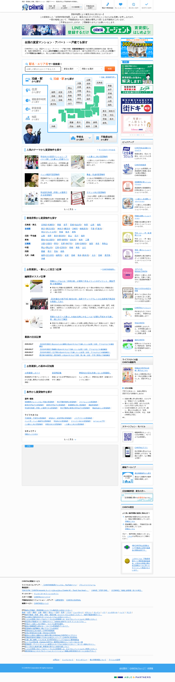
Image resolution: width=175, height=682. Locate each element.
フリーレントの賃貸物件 (88, 402)
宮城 (72, 225)
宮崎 (100, 255)
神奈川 (60, 229)
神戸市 (69, 243)
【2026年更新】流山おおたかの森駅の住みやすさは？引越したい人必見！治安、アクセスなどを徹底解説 (76, 345)
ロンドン (97, 612)
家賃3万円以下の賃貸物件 (34, 405)
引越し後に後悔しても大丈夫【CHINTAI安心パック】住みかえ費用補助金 (52, 640)
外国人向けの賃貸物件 (53, 424)
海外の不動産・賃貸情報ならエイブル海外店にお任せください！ (49, 610)
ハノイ (121, 612)
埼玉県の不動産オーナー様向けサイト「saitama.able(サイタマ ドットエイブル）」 (55, 622)
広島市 (63, 247)
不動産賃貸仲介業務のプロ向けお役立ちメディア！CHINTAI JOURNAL (51, 637)
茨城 (61, 232)
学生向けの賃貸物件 (61, 421)
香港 (23, 612)
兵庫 (63, 243)
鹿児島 (107, 255)
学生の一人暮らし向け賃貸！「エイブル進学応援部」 (44, 624)
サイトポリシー (81, 660)
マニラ (128, 612)
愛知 (43, 240)
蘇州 (44, 612)
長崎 (73, 255)
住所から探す (64, 7)
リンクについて (67, 660)
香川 (49, 251)
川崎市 (75, 229)
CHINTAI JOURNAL (73, 600)
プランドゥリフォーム (87, 585)
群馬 (74, 232)
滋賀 (91, 243)
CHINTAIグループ (137, 668)
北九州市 (50, 255)
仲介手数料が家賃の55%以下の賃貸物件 (75, 408)
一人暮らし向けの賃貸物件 (74, 424)
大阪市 (49, 243)
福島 (99, 225)
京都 (77, 243)
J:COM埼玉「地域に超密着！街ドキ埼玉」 (127, 590)
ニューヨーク (78, 612)
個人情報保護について (98, 660)
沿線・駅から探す (52, 7)
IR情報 (150, 668)
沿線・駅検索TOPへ (108, 77)
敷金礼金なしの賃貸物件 (101, 408)
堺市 (56, 243)
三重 (87, 240)
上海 (39, 612)
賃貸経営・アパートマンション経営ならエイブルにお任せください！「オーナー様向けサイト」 (60, 644)
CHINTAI (33, 7)
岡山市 (49, 247)
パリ (104, 612)
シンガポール (112, 612)
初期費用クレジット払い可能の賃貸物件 (39, 402)
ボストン (88, 612)
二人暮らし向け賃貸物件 (34, 424)
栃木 (67, 232)
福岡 (43, 255)
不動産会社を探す (90, 7)
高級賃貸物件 (93, 405)
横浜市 (67, 229)
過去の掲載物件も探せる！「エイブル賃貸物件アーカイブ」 (47, 626)
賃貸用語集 (57, 373)
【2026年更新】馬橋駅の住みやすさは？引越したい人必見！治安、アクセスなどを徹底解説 (73, 349)
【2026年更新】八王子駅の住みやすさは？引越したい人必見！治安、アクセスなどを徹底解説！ (74, 352)
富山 (70, 236)
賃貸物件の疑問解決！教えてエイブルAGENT (42, 628)
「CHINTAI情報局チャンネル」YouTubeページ (59, 585)
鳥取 (78, 247)
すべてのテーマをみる (107, 150)
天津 (62, 612)
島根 (71, 247)
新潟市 (62, 236)
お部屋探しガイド (32, 373)
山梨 (43, 236)
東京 (43, 229)
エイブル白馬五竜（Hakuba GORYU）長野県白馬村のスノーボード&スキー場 (54, 642)
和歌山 (105, 243)
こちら (129, 536)
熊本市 (85, 255)
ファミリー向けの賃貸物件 (81, 421)
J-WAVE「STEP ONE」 (100, 590)
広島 (57, 247)
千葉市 (98, 229)
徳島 (62, 251)
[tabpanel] (137, 123)
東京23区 (50, 229)
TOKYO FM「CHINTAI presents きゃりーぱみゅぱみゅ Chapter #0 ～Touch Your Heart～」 (55, 590)
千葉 (92, 229)
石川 (76, 236)
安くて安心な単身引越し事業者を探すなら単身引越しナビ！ (47, 647)
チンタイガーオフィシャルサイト (46, 594)
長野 (49, 236)
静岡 (59, 240)
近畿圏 (27, 243)
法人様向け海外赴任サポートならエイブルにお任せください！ (48, 617)
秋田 (86, 225)
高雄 (34, 612)
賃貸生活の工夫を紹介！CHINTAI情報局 (39, 631)
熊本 (79, 255)
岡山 (43, 247)
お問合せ (56, 660)
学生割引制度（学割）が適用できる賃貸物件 (41, 408)
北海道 (44, 225)
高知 (56, 251)
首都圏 (27, 229)
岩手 (65, 225)
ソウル (68, 612)
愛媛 (43, 251)
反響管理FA (59, 600)
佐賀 (67, 255)
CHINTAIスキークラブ (42, 597)
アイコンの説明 (114, 660)
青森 (59, 225)
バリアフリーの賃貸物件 (83, 418)
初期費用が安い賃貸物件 (77, 405)
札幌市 (51, 225)
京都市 (83, 243)
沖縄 (43, 258)
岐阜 (81, 240)
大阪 (43, 243)
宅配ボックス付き (31, 434)
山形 (92, 225)
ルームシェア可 (99, 421)
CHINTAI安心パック (41, 603)
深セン (51, 612)
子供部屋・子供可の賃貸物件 (35, 418)
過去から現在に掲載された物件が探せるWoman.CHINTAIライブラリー (51, 635)
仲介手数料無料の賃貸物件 (67, 402)
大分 (94, 255)
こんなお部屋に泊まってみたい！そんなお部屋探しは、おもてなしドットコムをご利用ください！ (61, 619)
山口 (84, 247)
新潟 (56, 236)
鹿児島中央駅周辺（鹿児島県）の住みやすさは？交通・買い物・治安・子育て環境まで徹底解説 (74, 355)
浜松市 (73, 240)
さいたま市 (51, 232)
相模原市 (83, 229)
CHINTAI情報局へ (108, 269)
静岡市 (65, 240)
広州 (57, 612)
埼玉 (43, 232)
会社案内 (123, 668)
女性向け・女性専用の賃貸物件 (60, 418)
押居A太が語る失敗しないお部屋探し (95, 373)
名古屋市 (50, 240)
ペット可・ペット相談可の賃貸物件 (38, 421)
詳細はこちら (130, 521)
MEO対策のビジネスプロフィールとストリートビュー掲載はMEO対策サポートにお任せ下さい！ (60, 651)
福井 (83, 236)
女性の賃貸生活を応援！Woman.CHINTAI (40, 633)
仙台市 (78, 225)
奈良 (97, 243)
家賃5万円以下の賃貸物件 (55, 405)
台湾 (28, 612)
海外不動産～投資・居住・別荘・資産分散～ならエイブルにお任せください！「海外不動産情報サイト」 (63, 615)
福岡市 (59, 255)
